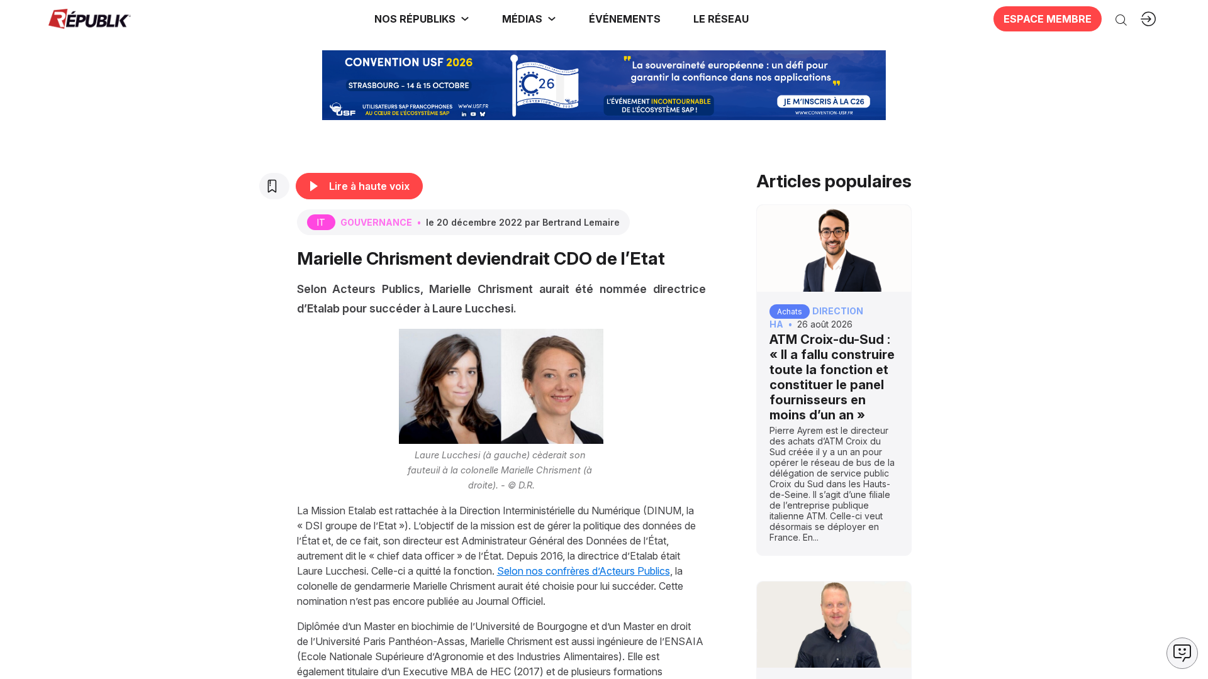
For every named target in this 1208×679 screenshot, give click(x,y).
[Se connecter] (1148, 18)
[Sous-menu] (465, 18)
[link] (421, 18)
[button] (625, 18)
